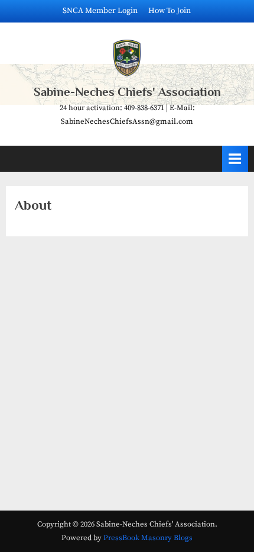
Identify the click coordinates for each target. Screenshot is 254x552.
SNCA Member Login (100, 11)
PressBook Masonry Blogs (148, 538)
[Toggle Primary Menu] (235, 158)
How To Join (169, 11)
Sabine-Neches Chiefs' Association (127, 92)
